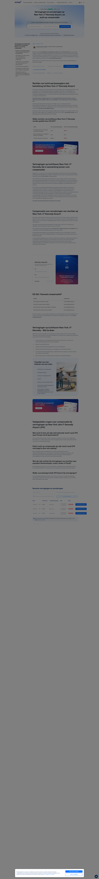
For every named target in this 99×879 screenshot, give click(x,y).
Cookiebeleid (47, 874)
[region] (49, 873)
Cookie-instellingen (74, 874)
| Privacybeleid (51, 874)
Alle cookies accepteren (74, 871)
